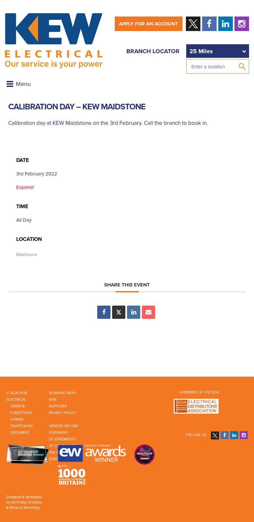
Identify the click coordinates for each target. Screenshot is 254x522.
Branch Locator (153, 51)
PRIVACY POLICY (62, 413)
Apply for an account (148, 24)
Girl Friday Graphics (26, 502)
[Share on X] (118, 312)
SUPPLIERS (58, 406)
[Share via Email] (148, 312)
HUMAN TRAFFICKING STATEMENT (21, 426)
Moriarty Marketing (24, 507)
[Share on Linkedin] (133, 312)
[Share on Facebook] (103, 312)
